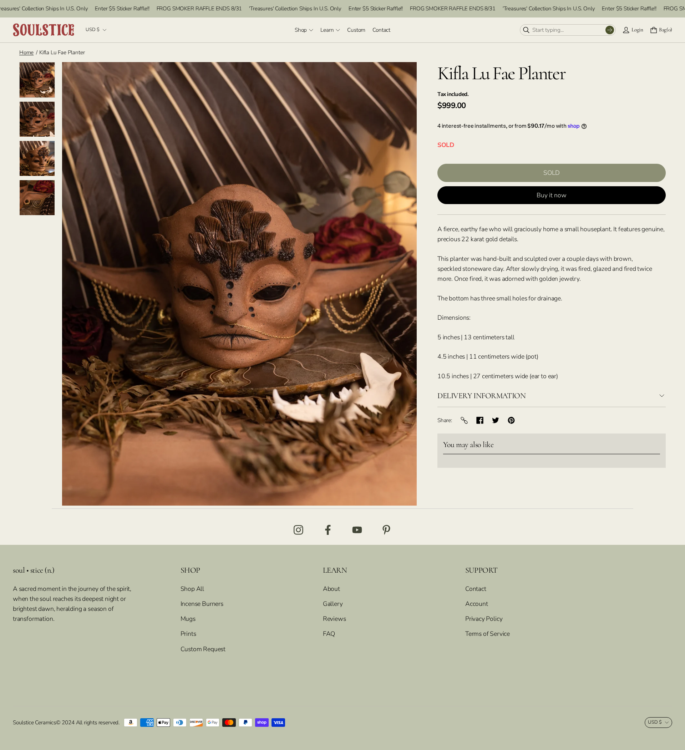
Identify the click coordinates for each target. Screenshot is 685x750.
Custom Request (203, 649)
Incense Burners (202, 603)
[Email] (464, 420)
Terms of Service (487, 633)
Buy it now (552, 195)
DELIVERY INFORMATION (481, 395)
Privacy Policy (484, 618)
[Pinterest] (511, 420)
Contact (475, 588)
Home (26, 52)
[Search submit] (609, 30)
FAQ (329, 633)
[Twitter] (495, 420)
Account (476, 603)
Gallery (333, 603)
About (331, 588)
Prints (188, 633)
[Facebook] (480, 420)
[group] (37, 80)
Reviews (334, 618)
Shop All (192, 588)
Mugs (188, 618)
